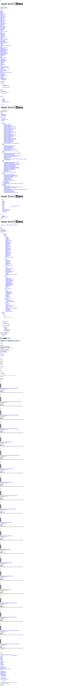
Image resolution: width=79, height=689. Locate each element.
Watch (3, 152)
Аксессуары (4, 185)
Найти (1, 685)
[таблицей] (2, 352)
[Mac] (3, 160)
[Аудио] (3, 172)
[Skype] (8, 338)
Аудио (3, 173)
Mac (2, 161)
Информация (2, 664)
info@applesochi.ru (4, 91)
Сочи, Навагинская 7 (3, 7)
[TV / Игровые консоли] (6, 181)
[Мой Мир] (3, 338)
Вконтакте (3, 93)
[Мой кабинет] (0, 214)
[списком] (1, 352)
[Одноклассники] (2, 338)
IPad (6, 259)
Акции (1, 657)
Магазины (2, 666)
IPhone (3, 123)
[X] (4, 338)
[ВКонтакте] (0, 338)
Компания (2, 659)
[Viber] (6, 338)
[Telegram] (9, 338)
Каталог (1, 656)
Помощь (1, 669)
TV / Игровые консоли (5, 182)
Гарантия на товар (3, 672)
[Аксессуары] (4, 184)
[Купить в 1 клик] (0, 381)
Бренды (1, 658)
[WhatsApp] (7, 338)
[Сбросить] (1, 378)
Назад (8, 236)
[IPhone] (3, 122)
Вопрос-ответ (2, 673)
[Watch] (3, 151)
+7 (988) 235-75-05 (3, 114)
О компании (2, 661)
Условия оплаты (2, 671)
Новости (1, 662)
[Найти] (1, 9)
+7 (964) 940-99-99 (3, 79)
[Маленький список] (0, 353)
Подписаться (15, 655)
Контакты (1, 663)
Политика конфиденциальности (5, 668)
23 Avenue (7, 683)
